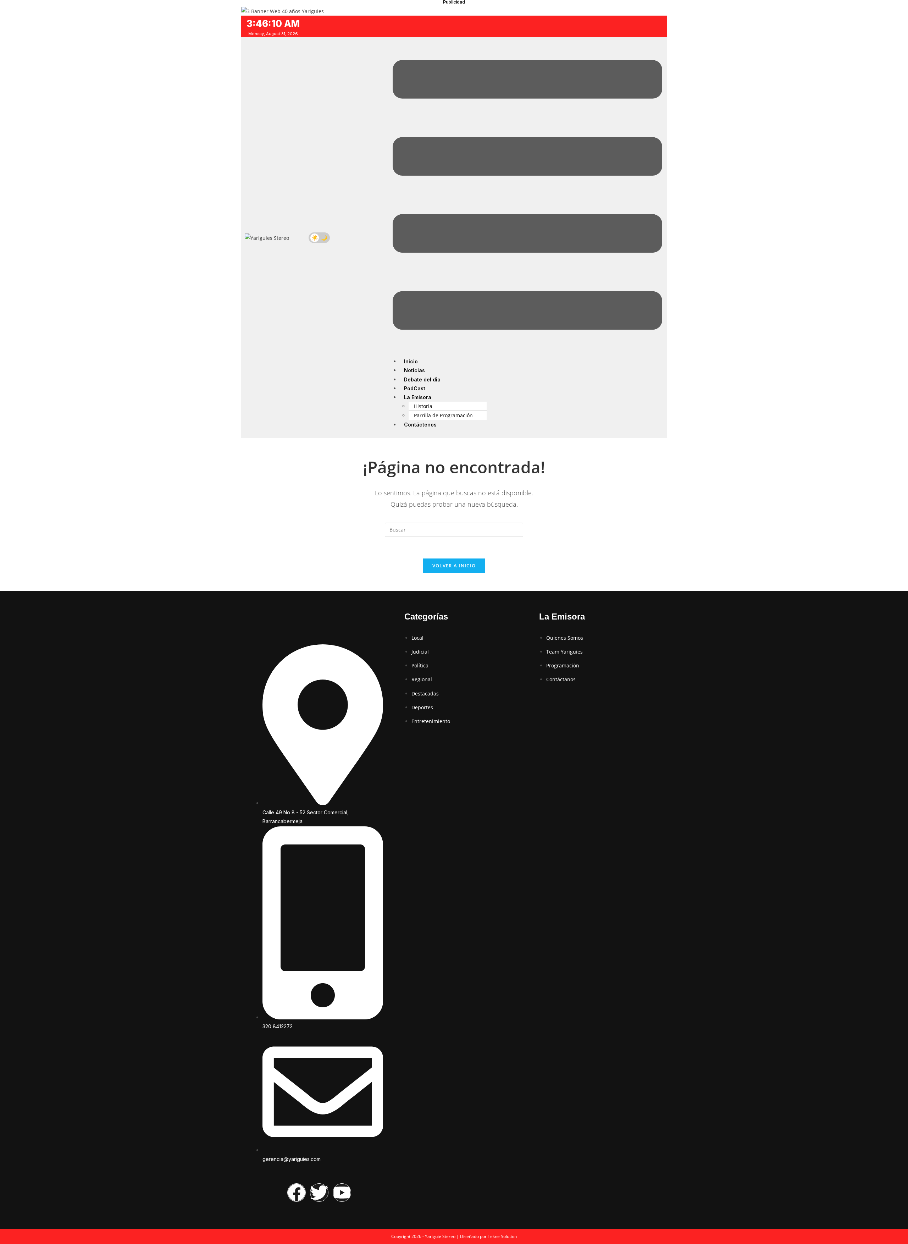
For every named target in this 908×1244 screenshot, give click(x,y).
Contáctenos (420, 425)
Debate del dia (422, 379)
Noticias (414, 370)
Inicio (411, 361)
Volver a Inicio (454, 565)
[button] (527, 196)
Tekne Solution (502, 1236)
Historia (423, 406)
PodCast (414, 388)
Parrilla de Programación (443, 415)
